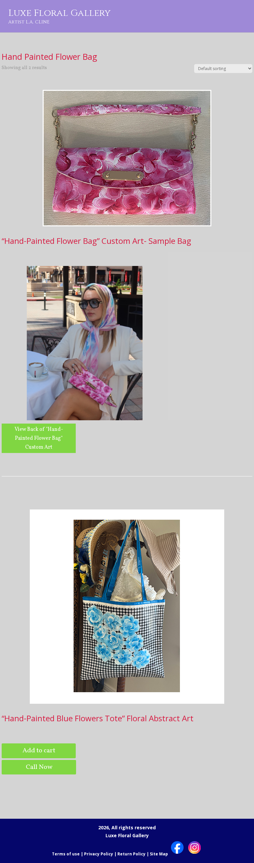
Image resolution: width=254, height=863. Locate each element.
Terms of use (66, 854)
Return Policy (131, 854)
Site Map (159, 854)
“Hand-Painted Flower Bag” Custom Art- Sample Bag (96, 240)
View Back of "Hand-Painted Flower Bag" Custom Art (39, 438)
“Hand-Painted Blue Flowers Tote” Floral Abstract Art (97, 718)
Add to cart (38, 750)
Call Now (39, 767)
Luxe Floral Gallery (59, 16)
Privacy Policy (98, 854)
